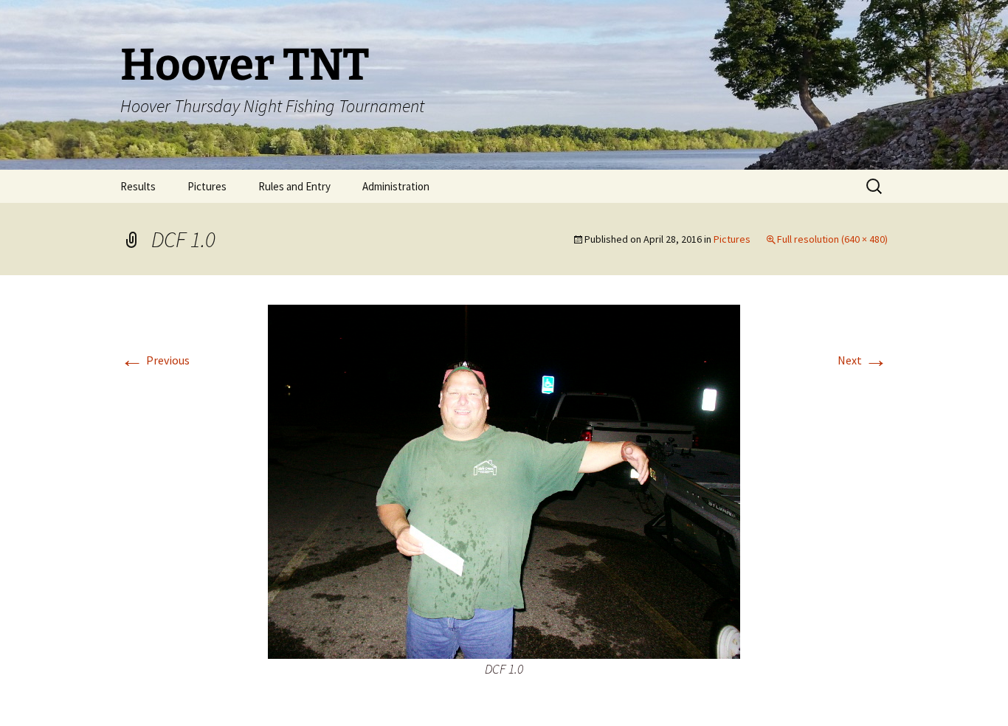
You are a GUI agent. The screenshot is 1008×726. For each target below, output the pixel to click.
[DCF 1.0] (504, 480)
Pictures (207, 186)
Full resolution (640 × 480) (832, 239)
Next (863, 360)
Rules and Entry (294, 186)
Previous (155, 360)
